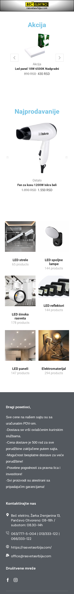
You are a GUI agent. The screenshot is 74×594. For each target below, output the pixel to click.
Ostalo (37, 180)
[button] (14, 58)
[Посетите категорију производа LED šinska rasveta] (20, 292)
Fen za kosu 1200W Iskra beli (37, 185)
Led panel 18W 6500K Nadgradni (37, 69)
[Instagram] (16, 580)
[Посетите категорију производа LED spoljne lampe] (53, 238)
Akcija (37, 64)
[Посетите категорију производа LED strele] (20, 238)
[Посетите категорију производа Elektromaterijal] (53, 347)
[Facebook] (8, 580)
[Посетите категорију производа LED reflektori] (53, 288)
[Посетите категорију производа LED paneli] (20, 347)
